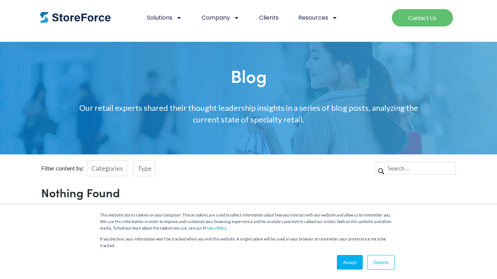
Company (216, 17)
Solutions (159, 17)
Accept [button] (350, 262)
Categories (107, 168)
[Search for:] (416, 168)
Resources (313, 17)
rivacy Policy (215, 228)
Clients (269, 17)
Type (145, 168)
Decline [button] (381, 262)
